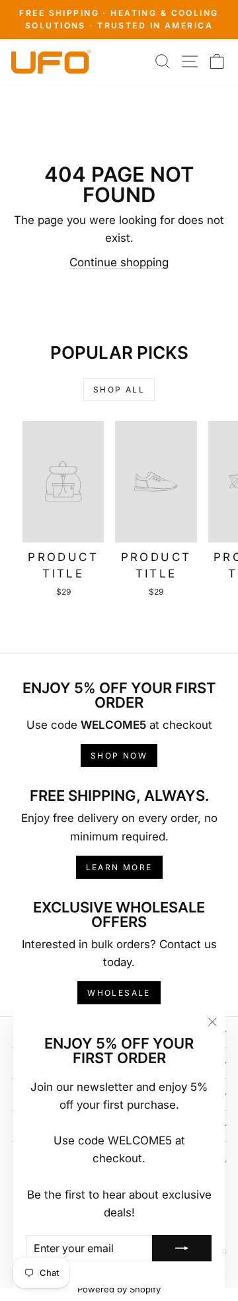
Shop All (119, 389)
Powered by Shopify (119, 1289)
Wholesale (119, 993)
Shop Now (119, 756)
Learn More (119, 867)
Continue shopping (119, 262)
